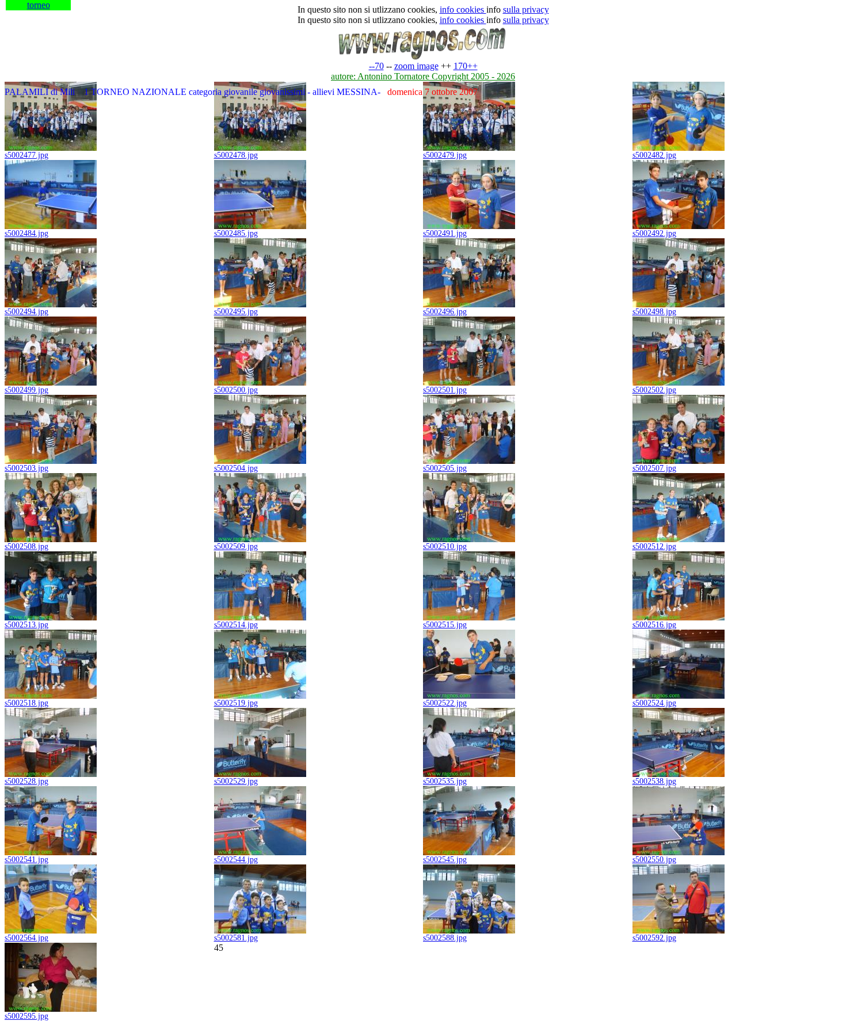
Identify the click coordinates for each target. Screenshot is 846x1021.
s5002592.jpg (654, 938)
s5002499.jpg (26, 390)
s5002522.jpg (445, 703)
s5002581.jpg (236, 938)
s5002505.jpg (445, 468)
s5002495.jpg (236, 311)
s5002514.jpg (236, 624)
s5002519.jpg (236, 703)
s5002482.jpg (654, 155)
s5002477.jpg (26, 155)
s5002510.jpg (445, 546)
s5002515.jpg (445, 624)
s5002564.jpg (26, 938)
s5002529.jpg (236, 781)
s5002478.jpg (236, 155)
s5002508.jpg (26, 546)
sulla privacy (526, 9)
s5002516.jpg (654, 624)
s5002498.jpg (654, 311)
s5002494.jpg (26, 311)
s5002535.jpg (445, 781)
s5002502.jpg (654, 390)
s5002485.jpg (236, 233)
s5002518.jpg (26, 703)
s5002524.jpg (654, 703)
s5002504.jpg (236, 468)
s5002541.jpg (26, 859)
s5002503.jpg (26, 468)
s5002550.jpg (654, 859)
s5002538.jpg (654, 781)
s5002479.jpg (445, 155)
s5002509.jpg (236, 546)
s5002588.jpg (445, 938)
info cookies (463, 9)
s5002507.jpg (654, 468)
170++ (466, 66)
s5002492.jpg (654, 233)
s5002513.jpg (26, 624)
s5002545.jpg (445, 859)
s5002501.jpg (445, 390)
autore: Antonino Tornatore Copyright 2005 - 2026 (423, 76)
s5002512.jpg (654, 546)
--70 (376, 66)
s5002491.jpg (445, 233)
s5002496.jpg (445, 311)
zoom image (416, 66)
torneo (38, 5)
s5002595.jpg (26, 1016)
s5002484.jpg (26, 233)
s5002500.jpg (236, 390)
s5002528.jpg (26, 781)
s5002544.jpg (236, 859)
